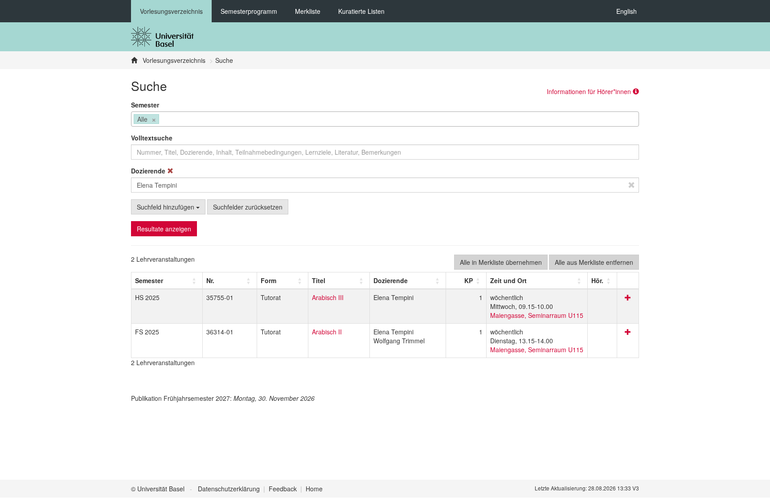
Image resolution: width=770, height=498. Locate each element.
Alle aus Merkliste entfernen (594, 262)
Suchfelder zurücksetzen (248, 206)
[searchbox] (163, 120)
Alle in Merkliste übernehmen (501, 262)
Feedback (283, 488)
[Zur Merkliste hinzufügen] (628, 297)
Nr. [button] (210, 280)
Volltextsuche (151, 137)
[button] (149, 280)
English (626, 11)
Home (314, 488)
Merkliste (307, 11)
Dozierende (149, 170)
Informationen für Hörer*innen (590, 91)
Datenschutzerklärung (229, 488)
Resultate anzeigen (164, 228)
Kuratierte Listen (361, 11)
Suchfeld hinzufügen (166, 206)
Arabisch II (327, 331)
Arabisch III (328, 297)
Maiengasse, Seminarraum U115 (536, 315)
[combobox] (385, 119)
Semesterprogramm (249, 11)
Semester (145, 104)
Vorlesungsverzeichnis (171, 11)
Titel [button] (318, 280)
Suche (224, 60)
